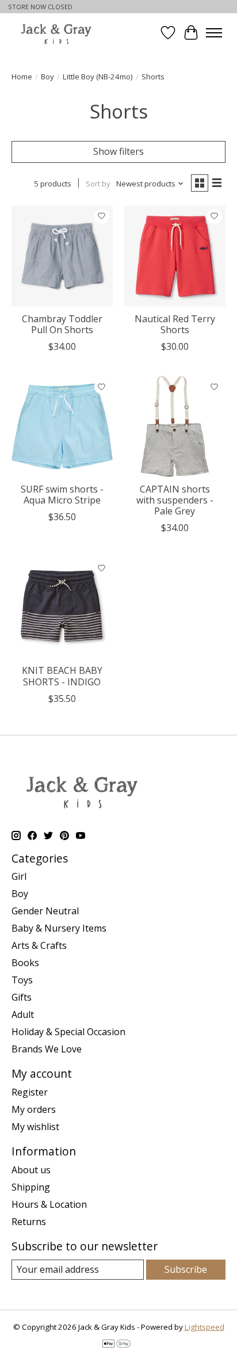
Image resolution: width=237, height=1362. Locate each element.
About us (31, 1169)
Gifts (22, 997)
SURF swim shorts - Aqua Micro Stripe (62, 494)
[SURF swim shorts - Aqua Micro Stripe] (62, 426)
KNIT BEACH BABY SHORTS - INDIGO (62, 676)
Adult (23, 1014)
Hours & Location (49, 1204)
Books (25, 962)
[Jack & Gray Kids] (56, 33)
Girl (19, 876)
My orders (34, 1109)
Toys (22, 980)
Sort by (98, 183)
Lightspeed (204, 1327)
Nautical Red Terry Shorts (175, 324)
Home (22, 76)
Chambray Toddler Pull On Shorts (62, 324)
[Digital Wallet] (116, 1344)
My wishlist (35, 1126)
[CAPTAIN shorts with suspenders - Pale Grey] (174, 426)
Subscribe (186, 1269)
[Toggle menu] (213, 32)
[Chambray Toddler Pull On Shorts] (62, 256)
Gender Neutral (45, 911)
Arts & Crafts (39, 945)
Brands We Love (47, 1049)
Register (30, 1092)
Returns (29, 1221)
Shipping (31, 1187)
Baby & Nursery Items (59, 928)
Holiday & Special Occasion (68, 1031)
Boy (47, 76)
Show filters (118, 151)
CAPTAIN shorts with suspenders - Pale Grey (174, 500)
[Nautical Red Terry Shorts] (174, 256)
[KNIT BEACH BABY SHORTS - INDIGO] (62, 607)
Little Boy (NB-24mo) (98, 76)
